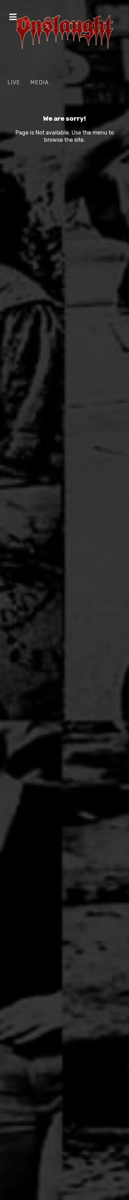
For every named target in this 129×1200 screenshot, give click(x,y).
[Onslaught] (64, 32)
